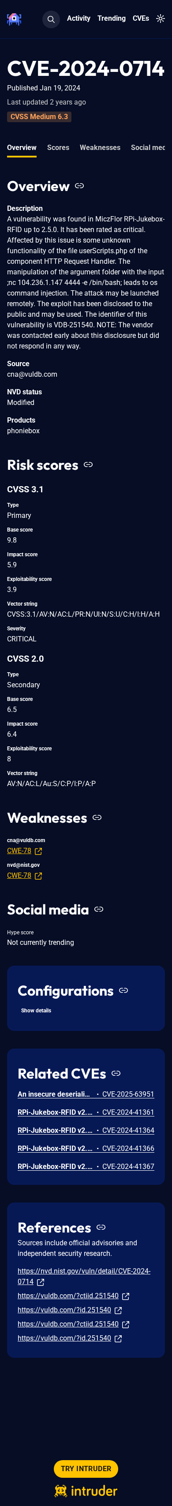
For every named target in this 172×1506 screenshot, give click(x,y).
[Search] (51, 19)
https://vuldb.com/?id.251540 (64, 1310)
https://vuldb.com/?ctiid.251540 (68, 1296)
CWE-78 (19, 851)
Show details (36, 1011)
